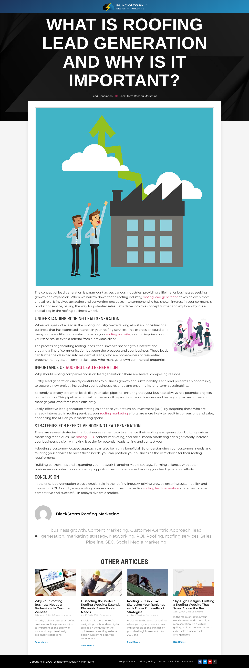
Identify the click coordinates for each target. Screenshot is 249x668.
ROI (140, 536)
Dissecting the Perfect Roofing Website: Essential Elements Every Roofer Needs (101, 606)
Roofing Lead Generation (92, 367)
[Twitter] (205, 662)
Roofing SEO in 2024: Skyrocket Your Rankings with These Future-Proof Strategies (146, 606)
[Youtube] (210, 662)
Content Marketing (108, 530)
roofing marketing (114, 413)
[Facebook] (200, 662)
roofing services (182, 536)
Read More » (41, 642)
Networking (121, 536)
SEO (109, 542)
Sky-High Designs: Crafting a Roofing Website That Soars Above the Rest (193, 604)
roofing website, (118, 334)
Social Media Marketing (141, 542)
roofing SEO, (85, 437)
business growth (68, 530)
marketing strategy (86, 536)
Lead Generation (102, 96)
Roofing (154, 536)
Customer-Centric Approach (160, 530)
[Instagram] (215, 662)
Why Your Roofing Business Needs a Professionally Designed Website (53, 606)
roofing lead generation (161, 297)
